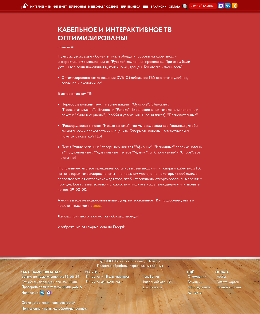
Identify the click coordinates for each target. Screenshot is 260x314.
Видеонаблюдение (157, 282)
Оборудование (199, 287)
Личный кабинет (228, 287)
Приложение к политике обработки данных (54, 308)
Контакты (195, 292)
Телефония (151, 276)
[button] (185, 6)
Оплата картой (227, 282)
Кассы (221, 276)
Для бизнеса (152, 287)
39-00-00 (69, 282)
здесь (97, 205)
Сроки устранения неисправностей (48, 302)
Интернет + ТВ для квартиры (107, 276)
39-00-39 (72, 277)
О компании (197, 276)
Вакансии (195, 282)
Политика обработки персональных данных (130, 266)
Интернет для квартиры (103, 281)
